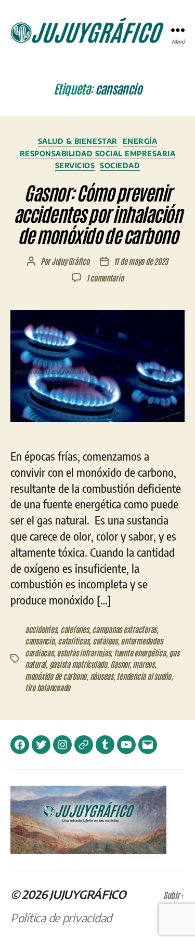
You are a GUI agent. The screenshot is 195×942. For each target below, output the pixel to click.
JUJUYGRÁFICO (87, 894)
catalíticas (73, 640)
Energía (140, 141)
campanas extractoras (124, 629)
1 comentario (105, 277)
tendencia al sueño (143, 676)
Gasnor (119, 664)
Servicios (75, 165)
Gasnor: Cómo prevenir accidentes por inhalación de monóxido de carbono (98, 213)
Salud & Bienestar (78, 141)
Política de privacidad (61, 917)
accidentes (41, 629)
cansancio (40, 640)
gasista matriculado (78, 664)
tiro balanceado (47, 687)
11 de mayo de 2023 (141, 261)
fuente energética (140, 652)
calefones (74, 629)
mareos (143, 664)
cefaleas (105, 640)
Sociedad (120, 165)
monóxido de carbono (55, 676)
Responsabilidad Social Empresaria (98, 153)
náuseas (101, 676)
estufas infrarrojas (83, 652)
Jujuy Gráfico (70, 261)
